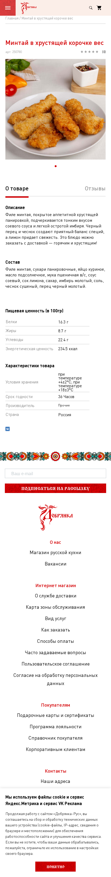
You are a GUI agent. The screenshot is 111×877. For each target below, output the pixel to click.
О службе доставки (56, 595)
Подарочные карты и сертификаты (55, 715)
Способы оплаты (55, 641)
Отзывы (95, 188)
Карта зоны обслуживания (55, 607)
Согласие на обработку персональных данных (55, 679)
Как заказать (55, 630)
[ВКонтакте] (7, 429)
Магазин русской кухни (55, 552)
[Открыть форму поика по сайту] (91, 8)
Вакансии (56, 564)
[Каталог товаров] (8, 8)
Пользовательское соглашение (56, 664)
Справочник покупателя (55, 738)
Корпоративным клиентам (55, 749)
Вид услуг (55, 618)
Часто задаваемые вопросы (55, 652)
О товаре (17, 188)
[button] (56, 166)
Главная (12, 18)
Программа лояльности (56, 726)
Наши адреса (55, 781)
